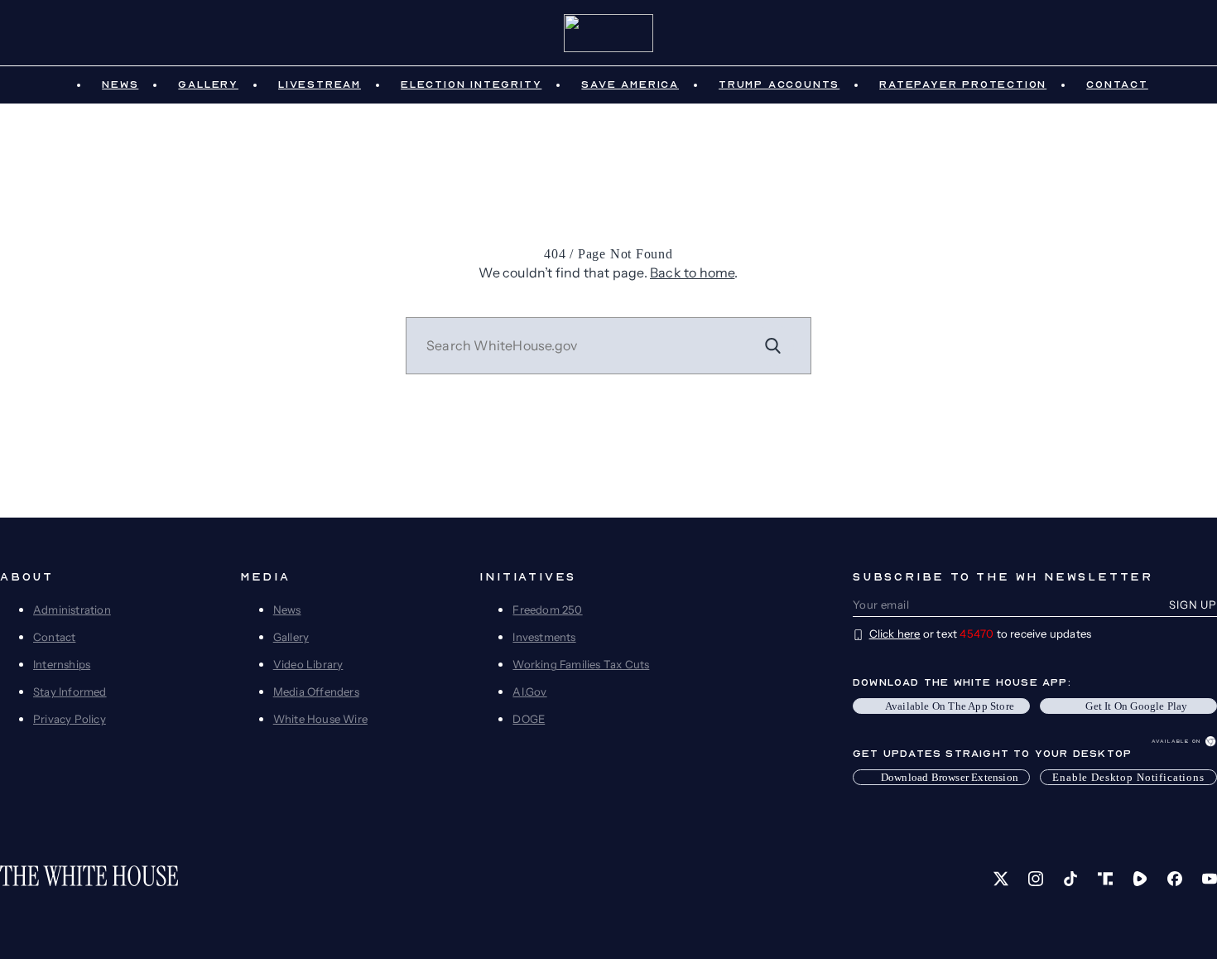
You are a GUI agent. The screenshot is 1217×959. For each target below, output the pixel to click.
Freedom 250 (547, 609)
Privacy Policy (69, 718)
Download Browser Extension (949, 777)
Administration (72, 609)
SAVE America (630, 84)
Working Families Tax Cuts (580, 664)
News (120, 84)
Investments (543, 636)
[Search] (773, 345)
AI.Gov (529, 691)
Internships (61, 664)
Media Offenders (316, 691)
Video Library (308, 664)
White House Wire (320, 718)
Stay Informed (70, 691)
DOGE (528, 718)
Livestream (319, 84)
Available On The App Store (949, 706)
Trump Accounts (779, 84)
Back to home (692, 272)
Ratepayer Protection (962, 84)
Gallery (208, 84)
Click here (895, 633)
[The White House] (609, 33)
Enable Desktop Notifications (1128, 777)
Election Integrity (471, 84)
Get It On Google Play (1136, 706)
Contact (1117, 84)
